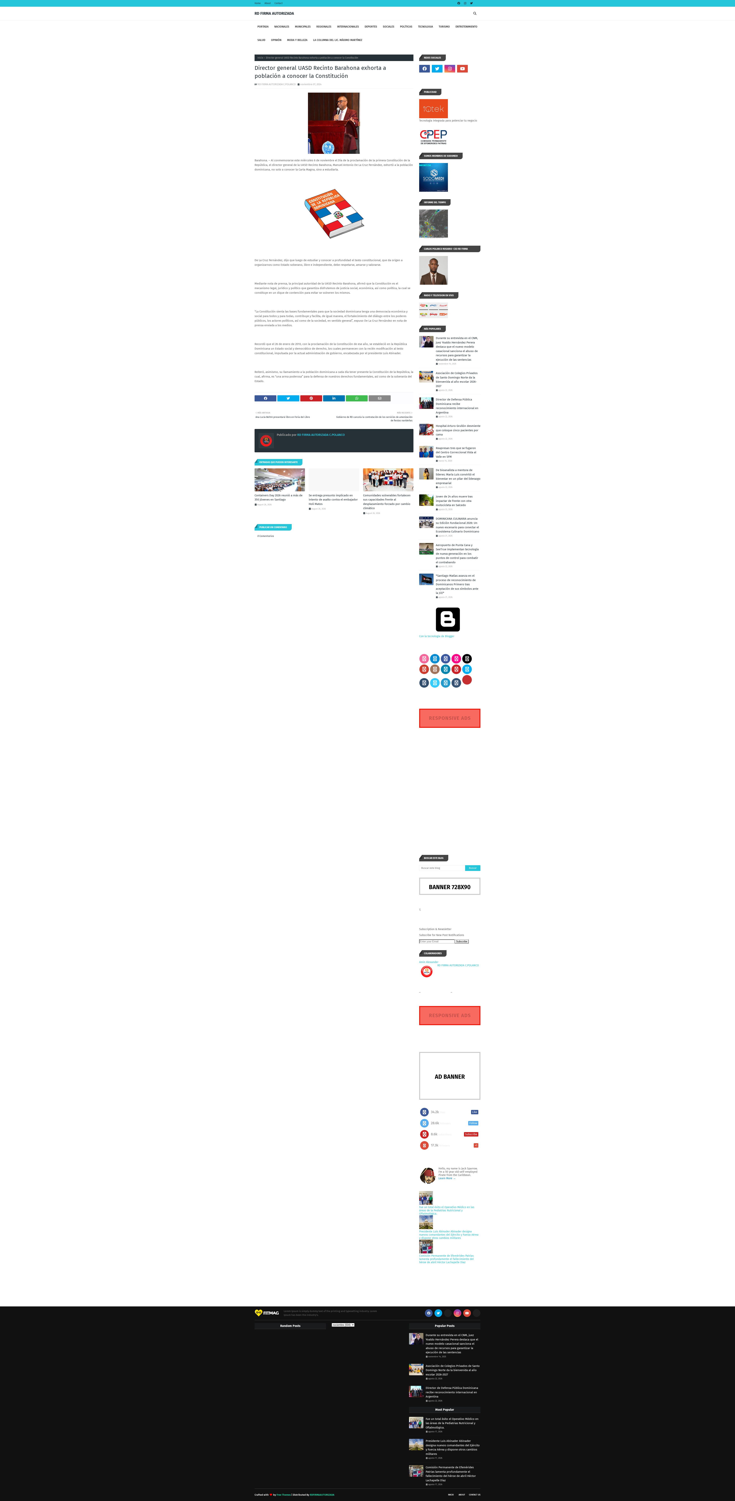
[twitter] (471, 3)
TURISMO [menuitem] (444, 26)
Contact (278, 3)
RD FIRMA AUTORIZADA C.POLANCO (277, 84)
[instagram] (465, 3)
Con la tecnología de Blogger (436, 636)
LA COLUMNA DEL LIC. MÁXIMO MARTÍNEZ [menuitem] (337, 40)
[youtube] (462, 69)
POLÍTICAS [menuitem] (406, 26)
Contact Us (474, 1495)
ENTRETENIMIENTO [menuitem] (466, 26)
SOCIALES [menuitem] (388, 26)
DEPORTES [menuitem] (371, 26)
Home (258, 3)
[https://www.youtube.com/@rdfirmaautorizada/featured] (475, 69)
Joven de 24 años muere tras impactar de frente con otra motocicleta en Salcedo (454, 501)
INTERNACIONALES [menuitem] (348, 26)
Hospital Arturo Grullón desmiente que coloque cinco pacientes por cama (458, 430)
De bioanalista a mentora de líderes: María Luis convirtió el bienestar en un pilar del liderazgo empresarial (458, 476)
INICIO (451, 1495)
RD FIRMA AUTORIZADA (274, 13)
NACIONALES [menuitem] (281, 26)
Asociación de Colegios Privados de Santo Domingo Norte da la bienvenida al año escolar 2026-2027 (457, 379)
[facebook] (459, 3)
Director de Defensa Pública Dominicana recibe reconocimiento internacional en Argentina (457, 406)
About (268, 3)
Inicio (260, 57)
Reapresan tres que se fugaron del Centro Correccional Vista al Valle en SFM (456, 452)
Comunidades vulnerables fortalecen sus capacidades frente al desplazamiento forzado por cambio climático (387, 502)
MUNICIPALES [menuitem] (303, 26)
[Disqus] (450, 784)
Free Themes (284, 1494)
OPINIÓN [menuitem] (276, 40)
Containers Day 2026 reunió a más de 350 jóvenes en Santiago (278, 497)
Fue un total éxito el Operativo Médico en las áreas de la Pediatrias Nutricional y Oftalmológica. (446, 1210)
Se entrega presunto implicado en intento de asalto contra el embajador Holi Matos (333, 500)
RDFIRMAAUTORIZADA (322, 1494)
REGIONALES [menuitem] (323, 26)
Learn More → (447, 1178)
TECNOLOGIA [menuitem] (425, 26)
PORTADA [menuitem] (263, 26)
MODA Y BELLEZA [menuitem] (297, 40)
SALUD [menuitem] (261, 40)
